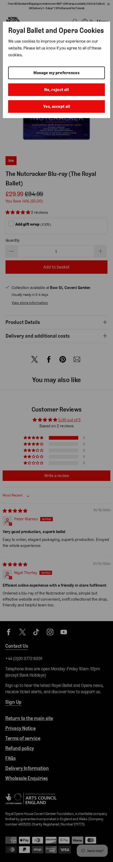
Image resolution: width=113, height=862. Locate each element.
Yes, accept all (56, 106)
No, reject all (56, 89)
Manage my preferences (56, 72)
